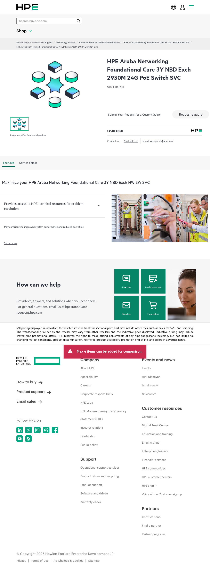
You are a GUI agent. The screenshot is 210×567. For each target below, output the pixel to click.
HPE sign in (149, 485)
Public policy (89, 445)
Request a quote (190, 114)
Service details (115, 130)
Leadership (87, 436)
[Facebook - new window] (55, 430)
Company (89, 359)
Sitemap (94, 560)
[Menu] (191, 7)
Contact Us (149, 417)
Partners (150, 508)
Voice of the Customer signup (162, 494)
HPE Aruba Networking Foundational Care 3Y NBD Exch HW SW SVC (156, 42)
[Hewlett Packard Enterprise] (27, 7)
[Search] (78, 21)
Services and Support (42, 42)
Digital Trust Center (155, 425)
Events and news (158, 359)
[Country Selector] (173, 7)
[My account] (182, 7)
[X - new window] (28, 430)
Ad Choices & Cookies (68, 560)
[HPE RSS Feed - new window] (28, 438)
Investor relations (92, 427)
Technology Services (65, 42)
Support (88, 459)
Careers (85, 385)
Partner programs (153, 534)
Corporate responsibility (96, 394)
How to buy (153, 313)
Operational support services (100, 467)
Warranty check (90, 502)
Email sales (26, 401)
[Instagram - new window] (37, 430)
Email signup (151, 442)
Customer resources (162, 408)
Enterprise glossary (155, 451)
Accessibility (89, 377)
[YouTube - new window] (19, 438)
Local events (150, 385)
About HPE (87, 368)
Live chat (126, 287)
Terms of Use (40, 560)
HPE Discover (151, 377)
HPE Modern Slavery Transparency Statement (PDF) (103, 415)
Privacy (21, 560)
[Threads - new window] (46, 430)
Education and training (157, 434)
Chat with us (131, 141)
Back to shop (22, 42)
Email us (126, 313)
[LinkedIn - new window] (19, 430)
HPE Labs (86, 402)
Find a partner (151, 525)
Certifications (151, 517)
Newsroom (149, 394)
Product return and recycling (99, 476)
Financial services (154, 460)
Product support (153, 287)
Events (146, 368)
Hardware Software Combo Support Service (99, 42)
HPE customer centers (157, 477)
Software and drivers (94, 493)
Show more (10, 243)
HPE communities (154, 468)
